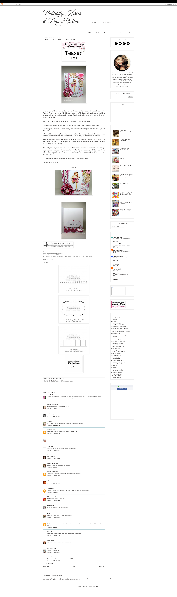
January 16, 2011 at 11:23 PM (53, 425)
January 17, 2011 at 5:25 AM (53, 458)
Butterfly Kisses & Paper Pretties (62, 17)
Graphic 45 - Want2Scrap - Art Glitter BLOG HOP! (126, 210)
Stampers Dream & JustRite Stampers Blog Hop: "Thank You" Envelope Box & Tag (126, 176)
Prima (114, 263)
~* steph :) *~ (50, 394)
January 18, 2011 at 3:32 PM (53, 552)
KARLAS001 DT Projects (118, 341)
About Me (100, 32)
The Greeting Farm (116, 369)
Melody (49, 540)
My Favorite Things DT (66, 381)
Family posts (115, 329)
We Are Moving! (116, 264)
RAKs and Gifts (115, 355)
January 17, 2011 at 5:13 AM (53, 450)
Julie (48, 531)
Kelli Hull (49, 438)
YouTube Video (115, 377)
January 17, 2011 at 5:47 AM (53, 475)
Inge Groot (49, 429)
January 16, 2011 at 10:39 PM (53, 416)
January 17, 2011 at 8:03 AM (53, 492)
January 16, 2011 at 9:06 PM (53, 400)
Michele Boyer (50, 556)
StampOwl (49, 413)
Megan (48, 480)
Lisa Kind (49, 488)
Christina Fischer (51, 463)
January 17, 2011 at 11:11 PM (53, 543)
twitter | (56, 378)
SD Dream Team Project (117, 362)
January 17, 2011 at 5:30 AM (53, 467)
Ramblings (114, 357)
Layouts (114, 344)
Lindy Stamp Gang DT (117, 346)
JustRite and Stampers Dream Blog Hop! (125, 149)
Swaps (114, 365)
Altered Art (114, 317)
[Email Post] (61, 380)
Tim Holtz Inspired (116, 372)
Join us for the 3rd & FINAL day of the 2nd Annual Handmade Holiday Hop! (126, 193)
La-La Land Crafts (117, 237)
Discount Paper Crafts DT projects (120, 328)
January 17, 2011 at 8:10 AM (53, 500)
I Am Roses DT (115, 339)
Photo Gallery (107, 22)
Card (48, 381)
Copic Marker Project (117, 324)
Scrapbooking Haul (116, 358)
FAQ (128, 32)
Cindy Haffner (50, 454)
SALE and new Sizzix (117, 269)
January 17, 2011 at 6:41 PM (53, 535)
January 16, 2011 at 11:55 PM (53, 433)
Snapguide (91, 22)
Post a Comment (49, 563)
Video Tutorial (115, 375)
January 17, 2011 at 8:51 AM (53, 517)
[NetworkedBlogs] (122, 385)
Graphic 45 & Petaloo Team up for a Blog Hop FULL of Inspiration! (126, 202)
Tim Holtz (115, 279)
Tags (113, 367)
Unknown (49, 522)
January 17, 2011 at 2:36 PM (53, 527)
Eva (48, 421)
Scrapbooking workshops (118, 360)
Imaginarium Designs (118, 250)
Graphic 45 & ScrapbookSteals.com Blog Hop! (126, 132)
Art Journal (114, 319)
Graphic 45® (116, 273)
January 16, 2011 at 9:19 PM (53, 408)
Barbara (49, 505)
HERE (87, 158)
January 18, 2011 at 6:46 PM (53, 560)
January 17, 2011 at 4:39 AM (53, 441)
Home (89, 32)
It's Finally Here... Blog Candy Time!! (125, 140)
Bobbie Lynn (50, 496)
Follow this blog (122, 388)
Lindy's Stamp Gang (118, 256)
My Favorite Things (117, 243)
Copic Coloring (55, 381)
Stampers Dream (116, 363)
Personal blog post (116, 353)
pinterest (61, 378)
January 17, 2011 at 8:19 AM (53, 509)
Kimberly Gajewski (51, 471)
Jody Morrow (50, 548)
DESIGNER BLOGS (94, 586)
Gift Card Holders (116, 333)
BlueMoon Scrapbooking (119, 268)
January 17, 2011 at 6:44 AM (53, 483)
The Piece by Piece (116, 370)
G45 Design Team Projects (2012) (120, 331)
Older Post (101, 566)
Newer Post (46, 566)
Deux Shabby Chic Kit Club (118, 326)
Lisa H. (48, 446)
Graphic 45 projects (116, 338)
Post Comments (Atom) (54, 569)
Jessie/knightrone (51, 404)
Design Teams (116, 32)
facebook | (50, 378)
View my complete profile (122, 86)
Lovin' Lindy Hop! (124, 183)
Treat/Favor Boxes (116, 374)
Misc (113, 350)
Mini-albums (115, 348)
